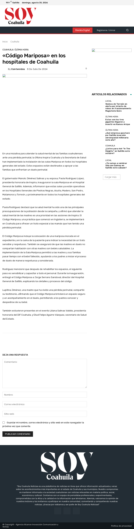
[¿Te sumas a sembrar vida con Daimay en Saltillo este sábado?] (98, 164)
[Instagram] (124, 3)
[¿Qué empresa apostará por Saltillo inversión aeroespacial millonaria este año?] (98, 135)
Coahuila (14, 41)
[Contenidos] (5, 69)
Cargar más (110, 177)
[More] (114, 341)
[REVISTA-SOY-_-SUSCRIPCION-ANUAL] (112, 68)
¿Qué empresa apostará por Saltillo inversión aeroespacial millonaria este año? (117, 136)
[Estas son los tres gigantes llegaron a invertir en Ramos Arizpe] (98, 121)
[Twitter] (129, 3)
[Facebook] (120, 3)
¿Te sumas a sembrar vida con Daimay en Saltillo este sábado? (116, 165)
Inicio (5, 41)
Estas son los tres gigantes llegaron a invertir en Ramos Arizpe (117, 122)
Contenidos (18, 69)
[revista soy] (44, 82)
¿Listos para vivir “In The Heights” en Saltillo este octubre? (117, 151)
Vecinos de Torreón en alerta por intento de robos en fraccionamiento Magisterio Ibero (118, 107)
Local (108, 101)
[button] (127, 30)
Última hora (21, 49)
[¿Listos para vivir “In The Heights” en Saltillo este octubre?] (98, 150)
